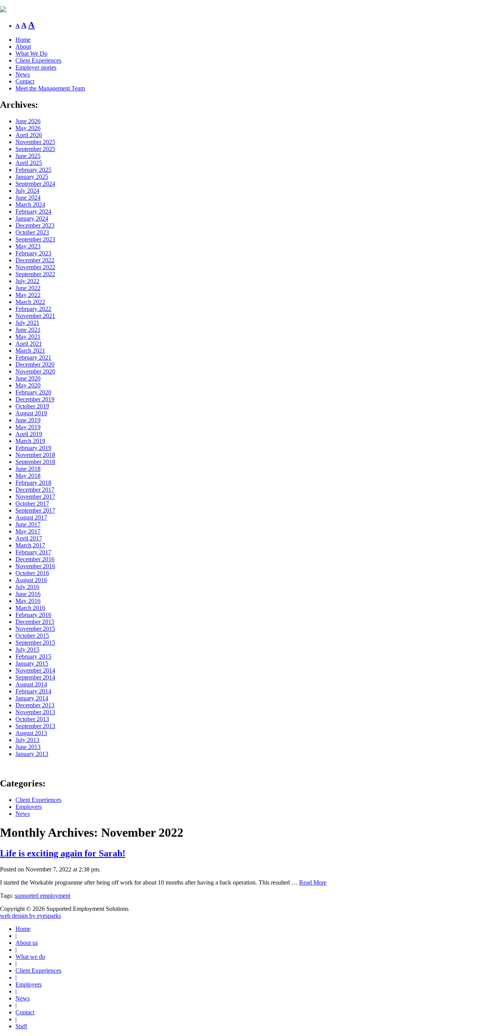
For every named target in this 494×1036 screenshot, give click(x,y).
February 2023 (33, 253)
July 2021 (27, 322)
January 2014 (31, 698)
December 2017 (34, 489)
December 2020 (34, 364)
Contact (24, 81)
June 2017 (28, 524)
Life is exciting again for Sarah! (62, 853)
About (23, 46)
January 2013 (31, 754)
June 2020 (28, 378)
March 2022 (30, 302)
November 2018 (35, 455)
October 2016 (32, 573)
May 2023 (28, 246)
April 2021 (28, 343)
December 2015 (34, 621)
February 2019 (33, 448)
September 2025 (35, 149)
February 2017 (33, 552)
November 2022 (35, 267)
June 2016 (28, 594)
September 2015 (35, 642)
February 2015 (33, 656)
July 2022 (27, 281)
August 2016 (31, 580)
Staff (21, 1026)
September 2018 (35, 462)
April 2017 (28, 538)
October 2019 (32, 406)
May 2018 (28, 475)
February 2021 (33, 357)
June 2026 (28, 121)
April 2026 (28, 135)
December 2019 (34, 399)
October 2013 (32, 719)
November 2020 (35, 371)
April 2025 (28, 163)
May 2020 (28, 385)
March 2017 (30, 545)
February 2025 (33, 169)
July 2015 (27, 649)
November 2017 (35, 496)
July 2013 (27, 740)
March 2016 (30, 608)
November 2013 (35, 712)
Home (22, 39)
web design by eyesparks (30, 915)
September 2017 (35, 510)
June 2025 (28, 156)
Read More (313, 882)
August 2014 (31, 684)
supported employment (42, 895)
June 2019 (28, 420)
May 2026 (28, 128)
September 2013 (35, 726)
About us (26, 942)
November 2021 (35, 315)
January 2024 (31, 218)
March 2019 (30, 441)
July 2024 (27, 190)
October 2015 (32, 635)
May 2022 (28, 295)
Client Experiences (38, 60)
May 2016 (28, 601)
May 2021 (28, 336)
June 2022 (28, 288)
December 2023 (34, 225)
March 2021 (30, 350)
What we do (30, 956)
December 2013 (34, 705)
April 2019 (28, 434)
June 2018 (28, 468)
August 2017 (31, 517)
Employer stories (35, 67)
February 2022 (33, 309)
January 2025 (31, 176)
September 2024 (35, 183)
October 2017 (32, 503)
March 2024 (30, 204)
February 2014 (33, 691)
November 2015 (35, 628)
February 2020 (33, 392)
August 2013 (31, 733)
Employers (28, 806)
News (22, 74)
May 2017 (28, 531)
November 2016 (35, 566)
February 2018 (33, 482)
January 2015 (31, 663)
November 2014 (35, 670)
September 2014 (35, 677)
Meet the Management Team (50, 88)
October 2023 (32, 232)
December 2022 (34, 260)
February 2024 (33, 211)
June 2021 (28, 329)
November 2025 (35, 142)
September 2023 (35, 239)
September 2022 (35, 274)
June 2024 (28, 197)
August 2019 (31, 413)
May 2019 (28, 427)
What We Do (31, 53)
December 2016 (34, 559)
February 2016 (33, 614)
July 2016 (27, 587)
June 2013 (28, 747)
